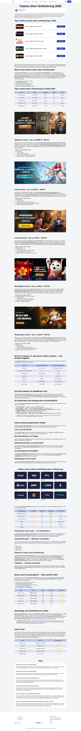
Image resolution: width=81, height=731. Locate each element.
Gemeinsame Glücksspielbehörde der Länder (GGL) (35, 623)
